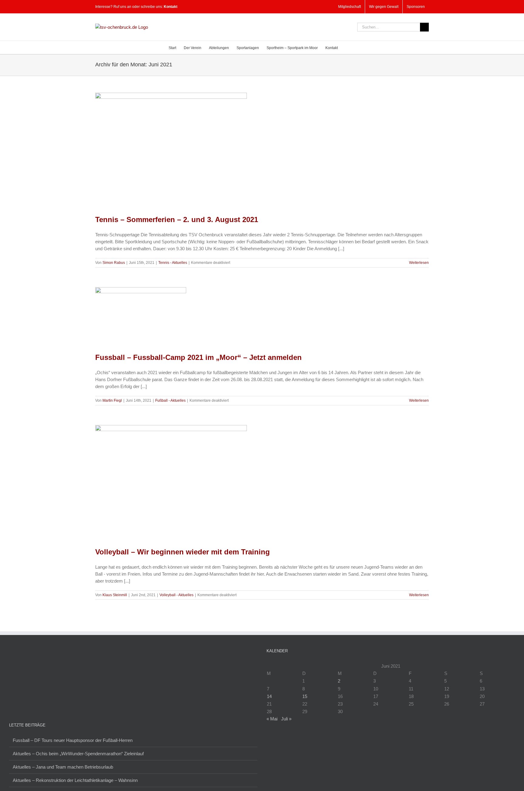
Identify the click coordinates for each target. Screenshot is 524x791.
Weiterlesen (419, 263)
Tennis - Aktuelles (172, 263)
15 (304, 696)
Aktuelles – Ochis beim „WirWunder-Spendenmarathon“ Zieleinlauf (78, 753)
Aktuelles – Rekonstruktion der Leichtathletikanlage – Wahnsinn (75, 780)
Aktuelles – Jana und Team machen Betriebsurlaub (63, 766)
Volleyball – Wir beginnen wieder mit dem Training (182, 552)
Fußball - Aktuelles (170, 400)
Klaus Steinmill (114, 595)
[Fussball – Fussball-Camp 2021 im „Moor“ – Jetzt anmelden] (140, 315)
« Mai (272, 718)
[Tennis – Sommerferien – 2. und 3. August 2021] (171, 149)
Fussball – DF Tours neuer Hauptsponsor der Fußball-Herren (73, 740)
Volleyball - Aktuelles (176, 595)
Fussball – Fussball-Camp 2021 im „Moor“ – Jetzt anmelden (198, 357)
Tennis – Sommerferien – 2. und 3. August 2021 (176, 219)
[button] (346, 47)
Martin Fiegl (112, 400)
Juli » (286, 718)
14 (269, 696)
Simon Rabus (113, 263)
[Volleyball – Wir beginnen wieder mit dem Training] (171, 482)
